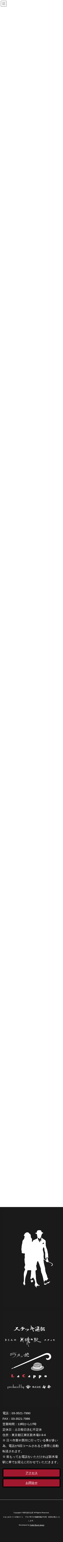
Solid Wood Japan (37, 1525)
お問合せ (32, 1483)
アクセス (32, 1473)
